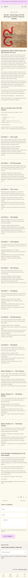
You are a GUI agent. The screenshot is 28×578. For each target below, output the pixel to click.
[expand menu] (2, 6)
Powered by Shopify (22, 569)
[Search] (22, 6)
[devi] (6, 6)
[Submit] (25, 552)
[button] (25, 6)
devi (17, 569)
